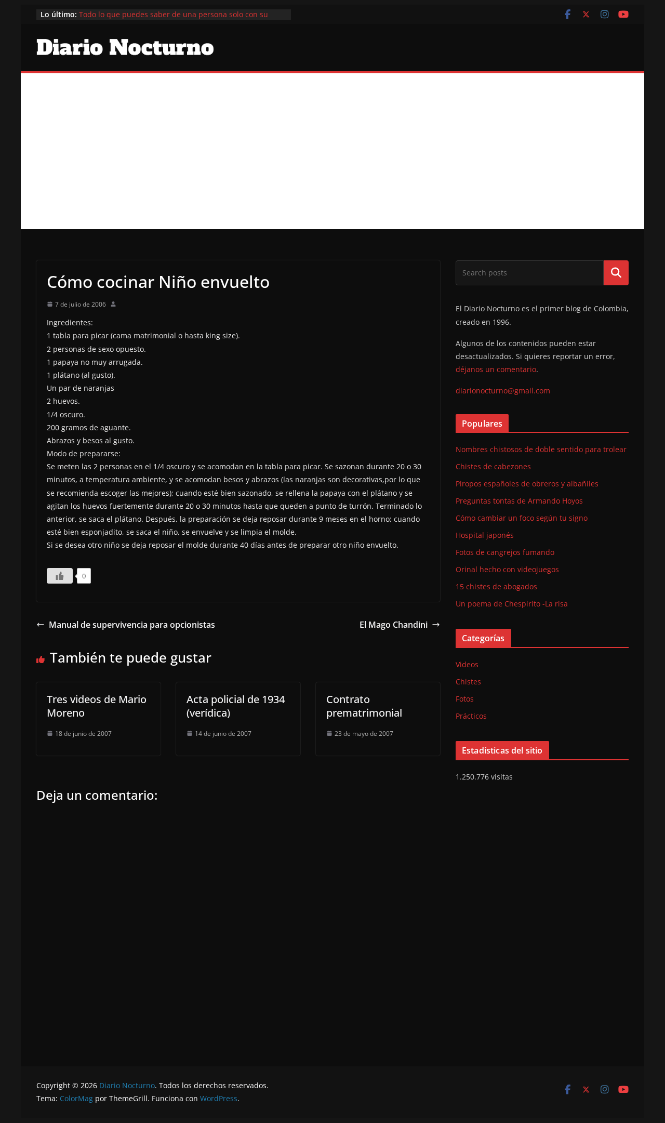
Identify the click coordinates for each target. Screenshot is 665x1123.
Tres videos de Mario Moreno (97, 706)
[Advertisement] (332, 151)
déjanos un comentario (496, 369)
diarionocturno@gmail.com (503, 390)
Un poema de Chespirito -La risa (512, 604)
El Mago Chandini (394, 624)
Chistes (468, 681)
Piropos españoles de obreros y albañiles (527, 483)
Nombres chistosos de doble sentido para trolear (541, 449)
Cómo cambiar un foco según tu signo (522, 518)
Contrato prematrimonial (364, 706)
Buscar (616, 273)
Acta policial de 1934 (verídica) (236, 706)
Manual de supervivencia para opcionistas (132, 624)
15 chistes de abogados (496, 586)
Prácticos (471, 716)
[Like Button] (60, 576)
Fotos (465, 699)
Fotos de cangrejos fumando (505, 552)
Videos (467, 664)
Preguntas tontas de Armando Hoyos (519, 501)
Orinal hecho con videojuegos (507, 569)
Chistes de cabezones (493, 466)
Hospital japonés (485, 535)
